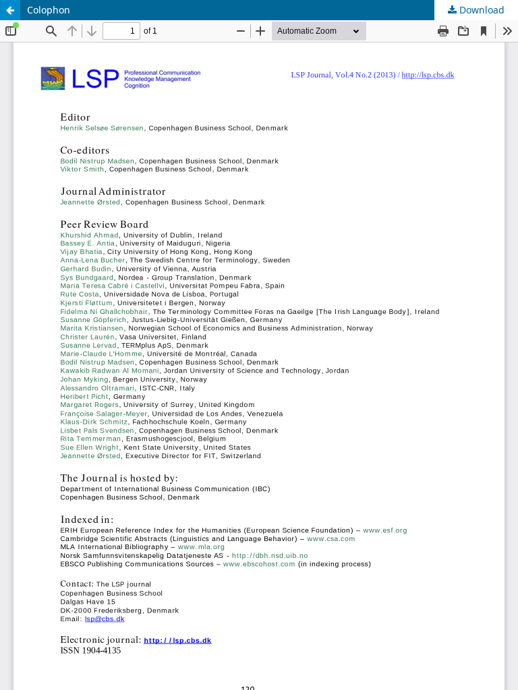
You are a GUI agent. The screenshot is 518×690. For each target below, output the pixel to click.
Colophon (48, 9)
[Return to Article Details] (10, 10)
